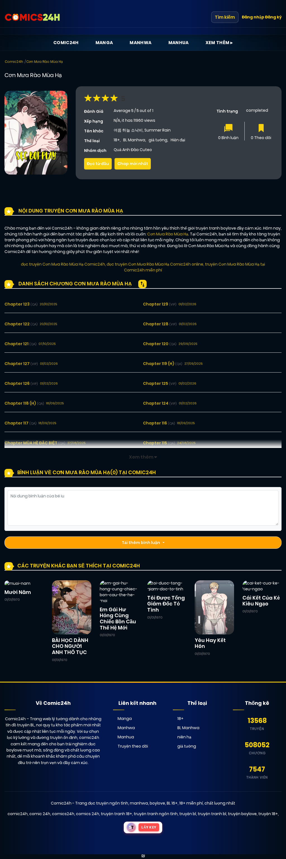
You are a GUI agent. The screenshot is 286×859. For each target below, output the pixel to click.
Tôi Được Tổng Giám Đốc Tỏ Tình (166, 603)
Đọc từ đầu (98, 163)
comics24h (63, 814)
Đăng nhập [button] (253, 17)
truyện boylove (242, 814)
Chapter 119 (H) (162, 363)
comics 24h (87, 814)
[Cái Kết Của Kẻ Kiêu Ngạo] (262, 586)
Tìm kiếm (225, 17)
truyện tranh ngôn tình (156, 814)
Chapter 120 (159, 344)
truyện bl (187, 814)
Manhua (178, 43)
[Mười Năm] (17, 583)
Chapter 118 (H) (24, 403)
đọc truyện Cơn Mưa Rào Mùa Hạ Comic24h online (155, 264)
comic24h (18, 814)
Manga (104, 43)
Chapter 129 (159, 304)
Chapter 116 (159, 423)
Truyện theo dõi (133, 746)
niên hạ (184, 737)
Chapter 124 (160, 403)
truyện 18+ (268, 814)
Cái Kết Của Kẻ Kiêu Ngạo (261, 600)
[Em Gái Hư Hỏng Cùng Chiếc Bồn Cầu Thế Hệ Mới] (119, 592)
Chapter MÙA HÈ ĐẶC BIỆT (34, 443)
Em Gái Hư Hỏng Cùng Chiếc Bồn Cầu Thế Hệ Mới (118, 618)
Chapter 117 (20, 423)
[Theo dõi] (261, 128)
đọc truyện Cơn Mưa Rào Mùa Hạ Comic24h (63, 264)
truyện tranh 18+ (116, 814)
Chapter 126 (21, 383)
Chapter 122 (20, 324)
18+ (117, 140)
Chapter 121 (20, 344)
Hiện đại (178, 140)
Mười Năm (17, 592)
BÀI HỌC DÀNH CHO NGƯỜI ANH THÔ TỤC (70, 646)
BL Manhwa (134, 140)
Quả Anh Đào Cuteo (133, 149)
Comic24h (66, 43)
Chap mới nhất (132, 163)
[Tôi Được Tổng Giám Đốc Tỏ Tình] (166, 586)
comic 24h (39, 814)
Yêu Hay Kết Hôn (210, 643)
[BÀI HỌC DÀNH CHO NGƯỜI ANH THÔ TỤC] (71, 607)
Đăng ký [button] (273, 17)
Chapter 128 (160, 324)
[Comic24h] (32, 17)
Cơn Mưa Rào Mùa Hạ (44, 61)
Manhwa (140, 43)
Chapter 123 (20, 304)
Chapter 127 (21, 363)
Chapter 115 (159, 443)
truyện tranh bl (212, 814)
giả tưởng (158, 140)
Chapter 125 (159, 383)
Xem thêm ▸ (219, 43)
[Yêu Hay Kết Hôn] (214, 607)
